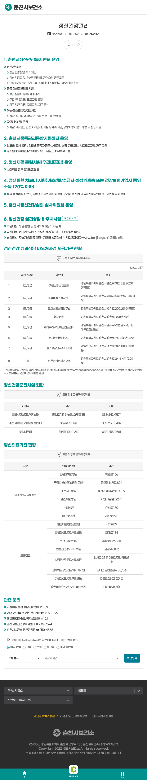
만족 (28, 647)
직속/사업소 (15, 690)
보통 (39, 647)
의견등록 (132, 658)
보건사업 (55, 34)
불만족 (51, 647)
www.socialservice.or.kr (86, 370)
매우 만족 (15, 647)
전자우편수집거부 (102, 716)
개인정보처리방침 (44, 716)
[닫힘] (73, 769)
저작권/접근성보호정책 (73, 716)
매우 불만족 (66, 647)
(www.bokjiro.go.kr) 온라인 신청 (102, 237)
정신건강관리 (92, 34)
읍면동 (82, 690)
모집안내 (68, 218)
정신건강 (73, 34)
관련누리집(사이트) (19, 700)
